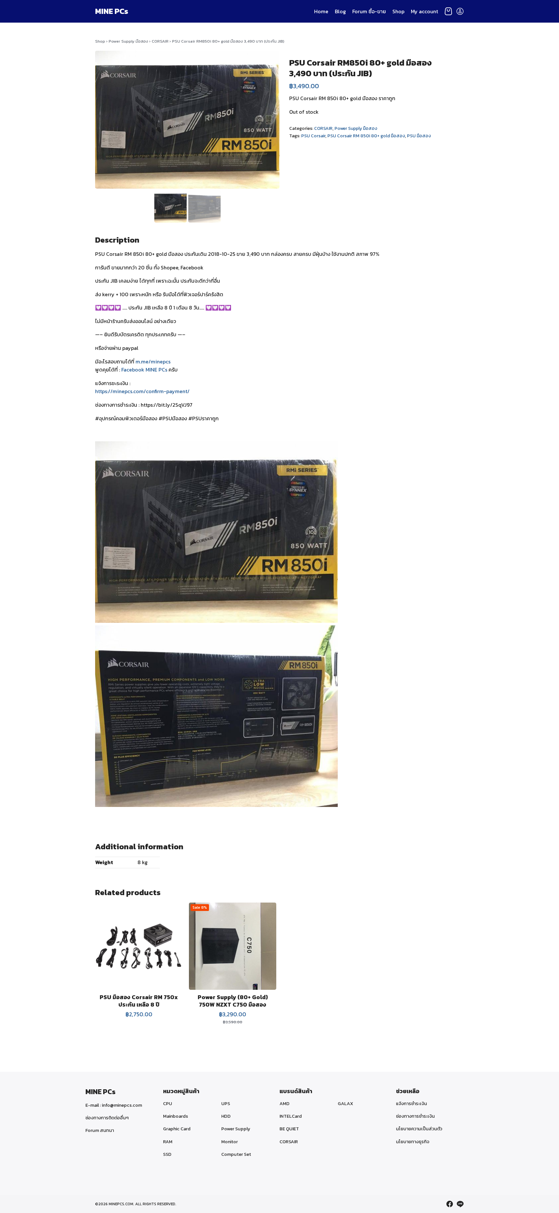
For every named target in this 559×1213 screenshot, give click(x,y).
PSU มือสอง (419, 135)
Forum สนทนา (99, 1130)
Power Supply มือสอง (128, 41)
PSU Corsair (313, 135)
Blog (340, 11)
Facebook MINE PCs (144, 369)
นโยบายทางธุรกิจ (412, 1141)
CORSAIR (160, 41)
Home (321, 11)
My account (424, 11)
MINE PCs (111, 11)
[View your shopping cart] (448, 11)
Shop (398, 11)
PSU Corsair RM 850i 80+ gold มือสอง (366, 135)
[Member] (460, 11)
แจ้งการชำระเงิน (411, 1103)
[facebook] (450, 1204)
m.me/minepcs (153, 361)
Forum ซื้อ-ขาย (369, 11)
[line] (460, 1204)
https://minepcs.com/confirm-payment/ (142, 391)
